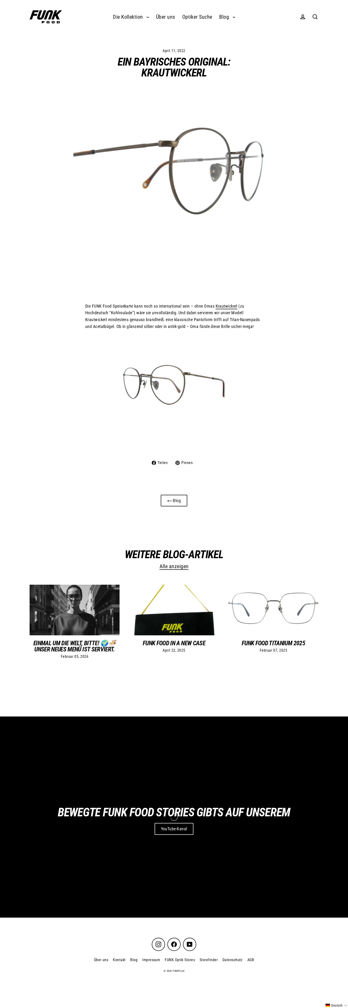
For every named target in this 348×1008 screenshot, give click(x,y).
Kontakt (119, 960)
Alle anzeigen (174, 566)
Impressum (151, 960)
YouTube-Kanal (174, 828)
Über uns (165, 17)
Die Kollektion (128, 17)
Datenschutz (233, 960)
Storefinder (209, 960)
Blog (224, 17)
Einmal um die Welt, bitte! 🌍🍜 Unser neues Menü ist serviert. (74, 646)
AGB (250, 960)
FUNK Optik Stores (180, 960)
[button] (336, 1005)
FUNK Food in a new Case (174, 643)
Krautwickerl (226, 306)
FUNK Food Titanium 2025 (273, 643)
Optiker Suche (197, 17)
